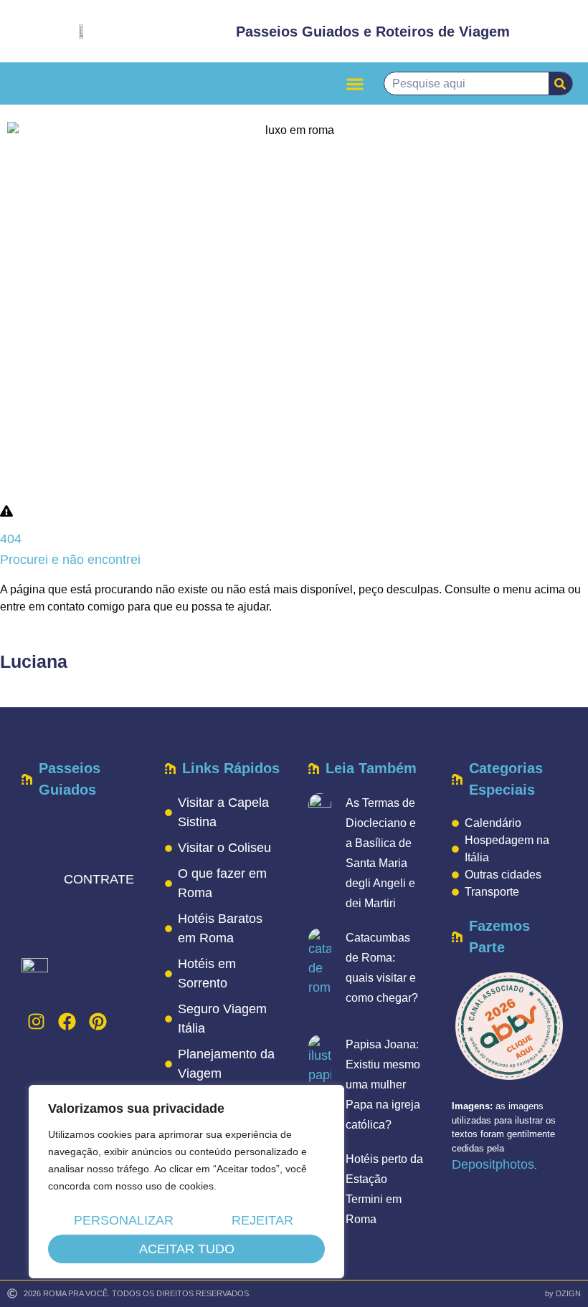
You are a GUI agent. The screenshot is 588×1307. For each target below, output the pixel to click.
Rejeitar (262, 1220)
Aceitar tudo (186, 1249)
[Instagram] (36, 1021)
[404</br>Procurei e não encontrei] (6, 510)
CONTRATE (99, 879)
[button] (355, 83)
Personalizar (124, 1220)
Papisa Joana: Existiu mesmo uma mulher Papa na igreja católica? (383, 1084)
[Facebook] (66, 1021)
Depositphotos (493, 1164)
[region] (186, 1181)
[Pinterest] (97, 1021)
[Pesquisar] (560, 83)
